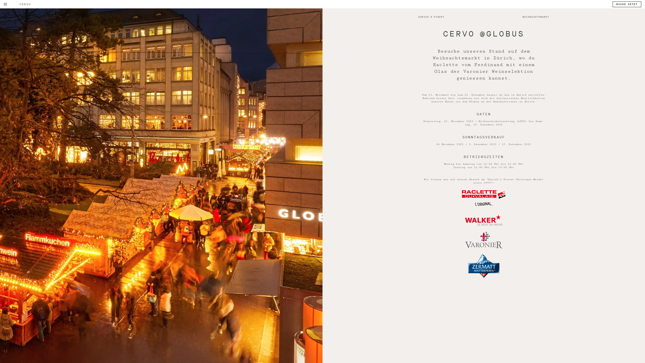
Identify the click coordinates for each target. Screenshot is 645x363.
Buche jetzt (627, 4)
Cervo (25, 4)
